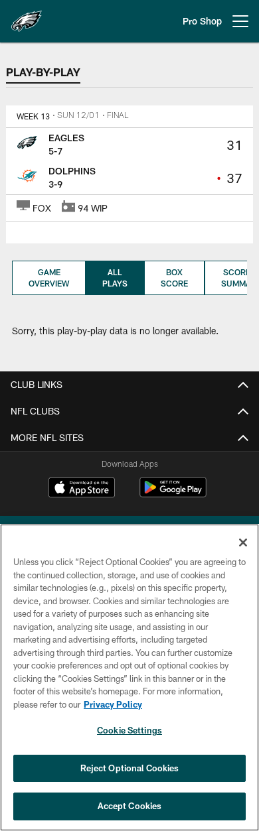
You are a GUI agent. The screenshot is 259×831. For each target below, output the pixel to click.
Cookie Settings (129, 730)
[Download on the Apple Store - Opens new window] (82, 489)
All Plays (115, 277)
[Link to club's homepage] (27, 16)
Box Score (174, 277)
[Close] (243, 542)
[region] (129, 677)
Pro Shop (202, 21)
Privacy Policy (113, 704)
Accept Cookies (130, 805)
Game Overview (49, 277)
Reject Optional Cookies (129, 768)
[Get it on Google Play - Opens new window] (173, 494)
